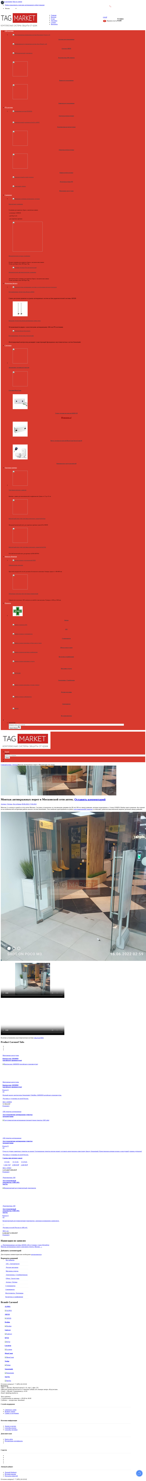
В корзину (6, 1106)
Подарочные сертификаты (14, 1441)
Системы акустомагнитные (66, 39)
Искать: (7, 753)
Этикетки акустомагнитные (66, 103)
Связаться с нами (10, 1410)
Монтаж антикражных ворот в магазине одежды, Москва (21, 1247)
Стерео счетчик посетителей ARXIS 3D (66, 413)
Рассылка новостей (11, 1476)
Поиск (7, 757)
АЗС (66, 629)
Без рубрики (17, 804)
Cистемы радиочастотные (66, 116)
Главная (53, 15)
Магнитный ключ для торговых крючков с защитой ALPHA (27, 547)
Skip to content (17, 1)
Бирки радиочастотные (66, 172)
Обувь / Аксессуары (12, 1278)
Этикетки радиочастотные (66, 150)
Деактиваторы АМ (9, 1177)
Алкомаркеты (66, 704)
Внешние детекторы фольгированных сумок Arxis (25, 321)
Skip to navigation (6, 1)
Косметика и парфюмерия (66, 656)
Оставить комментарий (90, 799)
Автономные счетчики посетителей (19, 367)
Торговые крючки (11, 468)
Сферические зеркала (16, 565)
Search (7, 752)
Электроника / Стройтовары (66, 680)
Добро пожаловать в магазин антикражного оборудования (24, 5)
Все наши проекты (66, 716)
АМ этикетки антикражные (12, 1111)
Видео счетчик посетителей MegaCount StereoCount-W (66, 440)
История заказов (10, 1474)
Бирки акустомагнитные (66, 80)
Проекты (8, 603)
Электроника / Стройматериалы (17, 1275)
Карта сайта (9, 1439)
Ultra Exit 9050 (39, 1038)
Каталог (53, 17)
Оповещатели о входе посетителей (66, 463)
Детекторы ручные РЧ (66, 181)
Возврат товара (10, 1411)
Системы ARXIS (66, 48)
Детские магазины (66, 692)
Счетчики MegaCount (15, 390)
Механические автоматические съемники (22, 272)
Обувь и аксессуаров (66, 647)
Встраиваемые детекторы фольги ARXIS (21, 292)
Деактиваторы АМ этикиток (66, 57)
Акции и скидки (10, 1426)
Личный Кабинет (11, 1472)
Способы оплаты (10, 1428)
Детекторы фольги (11, 283)
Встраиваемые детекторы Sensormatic (21, 336)
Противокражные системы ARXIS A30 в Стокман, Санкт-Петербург (25, 1245)
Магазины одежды (66, 668)
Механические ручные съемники (19, 256)
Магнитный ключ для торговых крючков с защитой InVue (27, 518)
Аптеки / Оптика (12, 764)
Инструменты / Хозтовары (14, 1293)
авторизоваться (36, 1254)
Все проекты (10, 1260)
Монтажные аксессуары (66, 191)
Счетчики (8, 345)
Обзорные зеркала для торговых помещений (23, 594)
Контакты (54, 24)
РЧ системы (9, 107)
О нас (53, 19)
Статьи (53, 22)
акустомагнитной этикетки (83, 809)
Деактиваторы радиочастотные (66, 127)
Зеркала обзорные (11, 556)
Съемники (8, 195)
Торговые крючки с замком (17, 490)
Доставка (54, 20)
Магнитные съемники (16, 204)
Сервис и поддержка (12, 1413)
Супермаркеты (66, 638)
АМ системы (9, 31)
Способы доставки (11, 1430)
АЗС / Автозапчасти (12, 1264)
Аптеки (66, 620)
